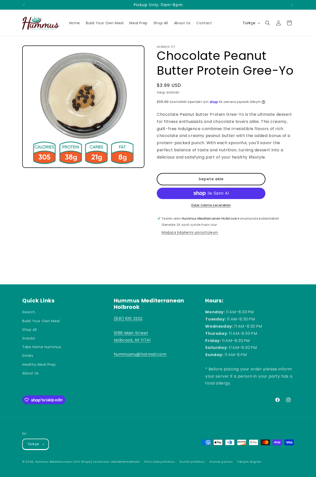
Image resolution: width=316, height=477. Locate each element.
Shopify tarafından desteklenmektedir (110, 462)
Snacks (28, 338)
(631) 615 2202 (128, 318)
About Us (30, 373)
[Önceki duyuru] (24, 5)
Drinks (27, 355)
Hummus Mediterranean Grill (57, 462)
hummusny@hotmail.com (140, 354)
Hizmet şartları (221, 462)
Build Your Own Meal (41, 320)
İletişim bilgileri (249, 462)
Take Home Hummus (41, 346)
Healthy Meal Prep (39, 364)
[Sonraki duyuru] (292, 5)
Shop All (29, 329)
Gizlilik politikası (192, 462)
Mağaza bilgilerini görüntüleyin (190, 232)
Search (28, 312)
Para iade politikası (159, 462)
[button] (267, 23)
